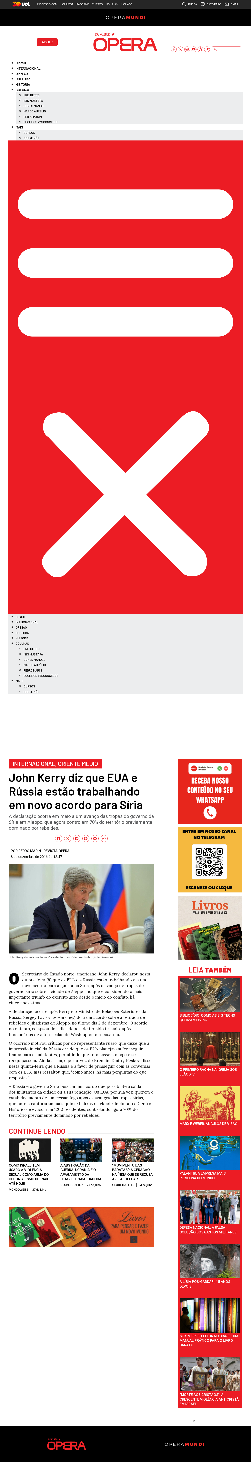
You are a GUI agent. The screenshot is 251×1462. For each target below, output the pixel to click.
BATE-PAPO (214, 4)
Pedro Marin (33, 116)
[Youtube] (194, 49)
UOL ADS (126, 4)
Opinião (22, 73)
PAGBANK (82, 4)
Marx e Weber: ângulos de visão (208, 1124)
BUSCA (192, 4)
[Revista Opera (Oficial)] (210, 822)
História (23, 84)
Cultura (23, 79)
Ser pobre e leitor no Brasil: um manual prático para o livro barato (209, 1340)
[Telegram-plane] (207, 49)
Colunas (23, 90)
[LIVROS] (210, 959)
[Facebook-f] (174, 49)
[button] (125, 377)
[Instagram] (187, 49)
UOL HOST (66, 4)
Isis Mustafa (33, 100)
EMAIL (235, 4)
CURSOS (97, 4)
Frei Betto (32, 95)
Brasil (21, 63)
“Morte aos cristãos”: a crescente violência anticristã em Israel (209, 1399)
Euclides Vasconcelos (41, 122)
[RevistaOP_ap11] (81, 1246)
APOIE (47, 42)
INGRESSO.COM (47, 4)
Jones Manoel (34, 106)
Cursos (29, 132)
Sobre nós (31, 138)
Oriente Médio (78, 763)
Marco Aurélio (35, 111)
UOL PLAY (112, 4)
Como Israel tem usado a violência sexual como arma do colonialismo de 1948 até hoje (29, 1174)
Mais (19, 127)
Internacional (28, 68)
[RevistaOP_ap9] (210, 891)
